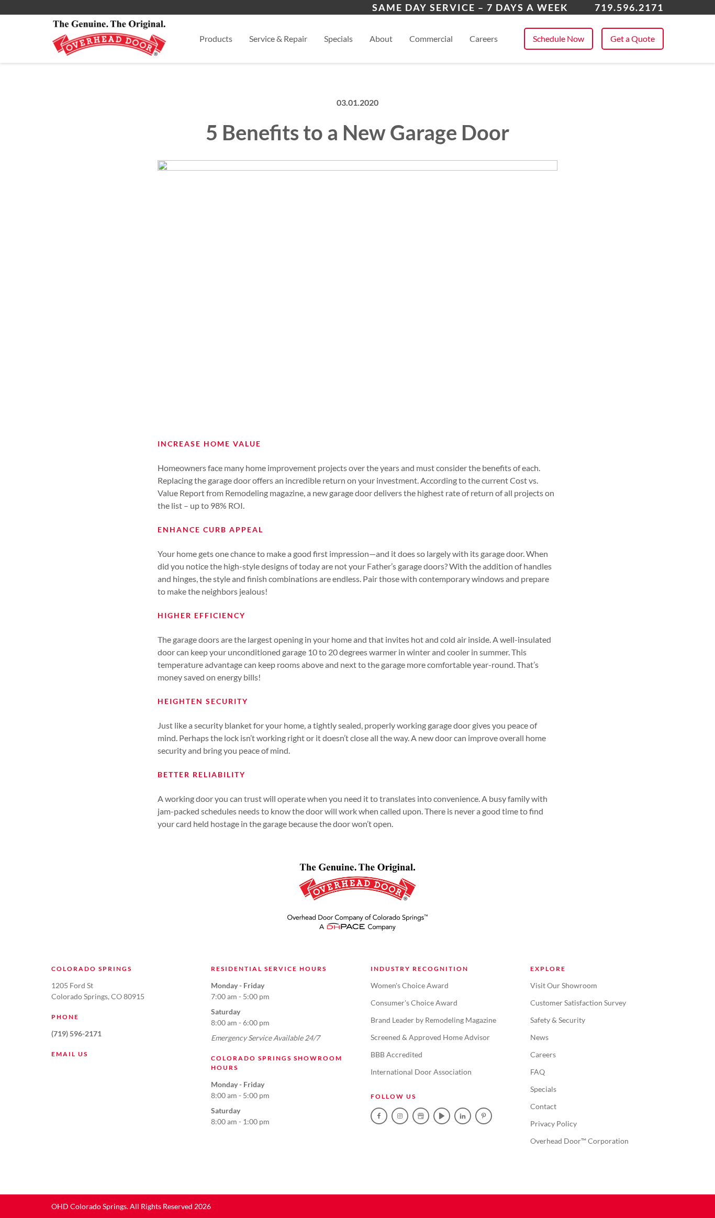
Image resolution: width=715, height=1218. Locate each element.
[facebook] (379, 1116)
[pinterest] (483, 1116)
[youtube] (441, 1116)
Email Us (69, 1054)
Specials (338, 38)
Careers (484, 38)
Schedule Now (558, 38)
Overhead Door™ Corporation (579, 1140)
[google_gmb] (420, 1116)
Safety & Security (557, 1019)
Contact (543, 1106)
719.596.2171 (629, 7)
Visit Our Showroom (563, 985)
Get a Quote (632, 38)
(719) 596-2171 (76, 1033)
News (539, 1037)
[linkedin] (462, 1116)
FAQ (537, 1071)
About (381, 38)
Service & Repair (278, 38)
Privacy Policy (553, 1123)
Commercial (431, 38)
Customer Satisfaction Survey (578, 1002)
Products (215, 38)
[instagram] (400, 1116)
